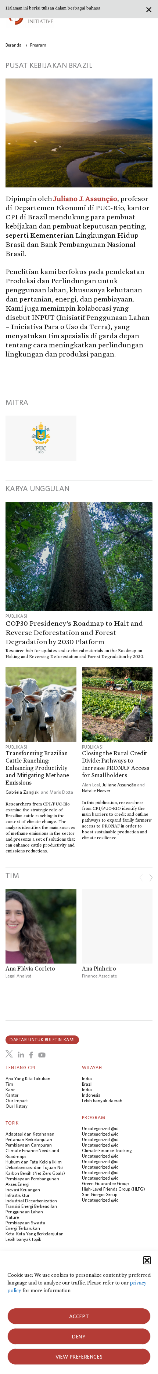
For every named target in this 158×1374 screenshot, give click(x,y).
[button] (147, 1260)
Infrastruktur (17, 1195)
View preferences (79, 1357)
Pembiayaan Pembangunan (32, 1178)
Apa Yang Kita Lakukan (28, 1078)
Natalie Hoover (96, 790)
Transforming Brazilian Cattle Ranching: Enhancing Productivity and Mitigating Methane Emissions (37, 768)
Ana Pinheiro (99, 968)
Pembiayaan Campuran (29, 1145)
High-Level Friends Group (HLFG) (113, 1189)
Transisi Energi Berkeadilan (31, 1206)
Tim (9, 1084)
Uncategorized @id (100, 1128)
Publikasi (17, 616)
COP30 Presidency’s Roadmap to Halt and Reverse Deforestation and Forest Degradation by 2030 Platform (74, 632)
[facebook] (31, 1055)
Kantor (12, 1095)
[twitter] (9, 1053)
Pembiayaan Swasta (25, 1222)
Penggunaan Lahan (24, 1211)
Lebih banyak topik (23, 1239)
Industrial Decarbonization (31, 1200)
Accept (79, 1316)
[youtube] (42, 1055)
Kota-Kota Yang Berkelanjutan (35, 1233)
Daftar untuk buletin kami (42, 1039)
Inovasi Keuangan (23, 1189)
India (87, 1078)
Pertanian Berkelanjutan (29, 1139)
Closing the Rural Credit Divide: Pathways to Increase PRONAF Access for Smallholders (115, 764)
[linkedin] (21, 1055)
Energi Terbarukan (23, 1228)
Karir (10, 1089)
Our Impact (17, 1100)
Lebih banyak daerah (102, 1100)
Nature (12, 1217)
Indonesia (91, 1095)
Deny (79, 1337)
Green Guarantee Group (105, 1183)
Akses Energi (17, 1184)
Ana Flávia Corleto (30, 968)
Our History (17, 1106)
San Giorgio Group (99, 1194)
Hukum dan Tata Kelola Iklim (34, 1161)
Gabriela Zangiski (23, 792)
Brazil (87, 1084)
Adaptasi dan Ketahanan (30, 1134)
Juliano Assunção (119, 784)
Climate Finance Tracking (107, 1150)
